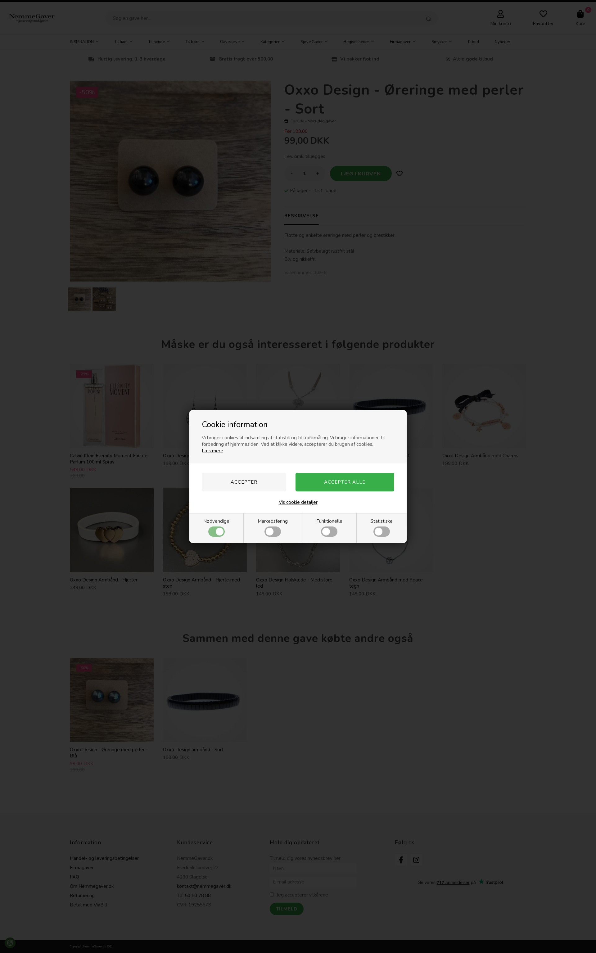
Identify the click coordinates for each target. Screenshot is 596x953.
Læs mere (212, 451)
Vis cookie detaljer (298, 502)
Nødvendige (216, 521)
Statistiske (382, 521)
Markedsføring (273, 521)
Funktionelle (329, 521)
